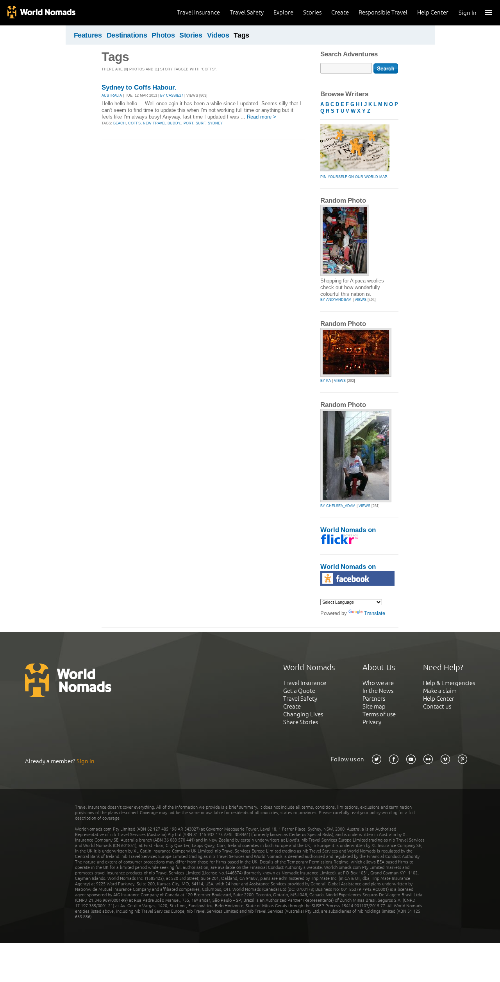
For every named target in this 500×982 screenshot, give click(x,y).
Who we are (378, 683)
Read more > (261, 117)
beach (119, 123)
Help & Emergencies (449, 683)
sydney (215, 123)
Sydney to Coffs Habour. (139, 87)
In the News (377, 690)
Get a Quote (299, 690)
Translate (374, 613)
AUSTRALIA (112, 95)
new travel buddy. (162, 123)
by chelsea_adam (337, 506)
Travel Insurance (198, 12)
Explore (283, 12)
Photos (163, 35)
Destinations (127, 35)
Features (88, 35)
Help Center (432, 12)
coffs (134, 123)
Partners (373, 698)
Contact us (437, 706)
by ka (325, 381)
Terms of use (379, 714)
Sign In (468, 12)
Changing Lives (303, 714)
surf (200, 123)
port (188, 123)
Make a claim (440, 690)
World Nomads (41, 12)
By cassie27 (171, 95)
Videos (218, 35)
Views (360, 300)
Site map (374, 706)
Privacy (371, 722)
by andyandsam (336, 300)
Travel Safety (247, 12)
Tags (241, 35)
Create (340, 12)
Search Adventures (349, 54)
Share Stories (300, 722)
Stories (312, 12)
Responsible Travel (383, 12)
